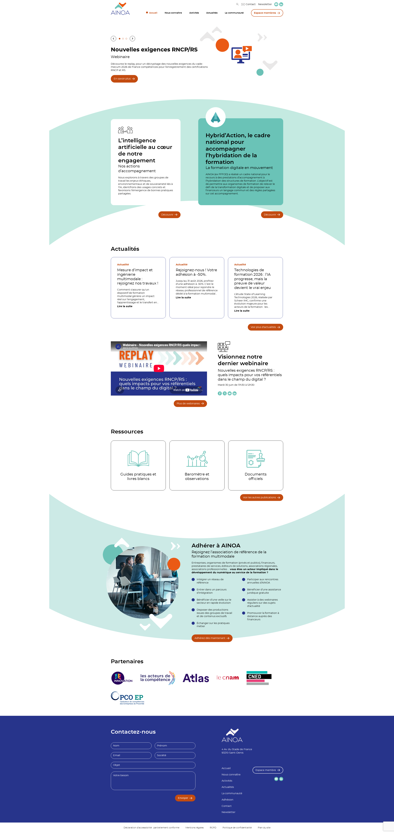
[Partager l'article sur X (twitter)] (225, 393)
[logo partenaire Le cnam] (228, 678)
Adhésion (227, 799)
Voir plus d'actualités (263, 327)
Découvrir (167, 214)
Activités (194, 13)
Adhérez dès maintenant (210, 638)
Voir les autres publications (259, 497)
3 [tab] (126, 38)
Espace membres (265, 13)
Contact (251, 4)
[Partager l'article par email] (230, 393)
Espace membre (265, 770)
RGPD (213, 828)
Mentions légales (194, 828)
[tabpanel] (197, 64)
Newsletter (265, 4)
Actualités (211, 13)
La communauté (234, 13)
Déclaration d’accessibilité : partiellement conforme (151, 828)
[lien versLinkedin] (281, 4)
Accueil (153, 13)
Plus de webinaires (188, 403)
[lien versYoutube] (276, 4)
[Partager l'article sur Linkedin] (235, 393)
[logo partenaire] (158, 678)
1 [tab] (119, 38)
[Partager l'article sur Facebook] (220, 393)
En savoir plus (122, 78)
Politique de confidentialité (237, 828)
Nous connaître (173, 13)
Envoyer (183, 798)
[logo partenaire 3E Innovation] (122, 678)
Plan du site (264, 828)
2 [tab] (123, 38)
